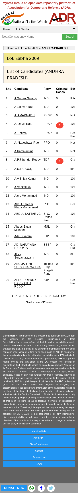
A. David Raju (23, 123)
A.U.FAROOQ (23, 168)
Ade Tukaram (23, 236)
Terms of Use (39, 457)
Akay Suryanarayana (24, 256)
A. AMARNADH (24, 115)
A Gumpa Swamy (25, 98)
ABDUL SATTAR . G (27, 213)
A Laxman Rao (23, 106)
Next (56, 295)
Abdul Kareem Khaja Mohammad (26, 206)
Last (64, 295)
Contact (39, 451)
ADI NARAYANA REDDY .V (25, 246)
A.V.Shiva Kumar (25, 178)
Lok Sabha (22, 29)
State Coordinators (39, 444)
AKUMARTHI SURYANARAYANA (27, 265)
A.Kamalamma (23, 151)
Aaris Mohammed (25, 195)
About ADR (39, 438)
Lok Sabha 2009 (28, 48)
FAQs (39, 464)
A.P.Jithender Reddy (27, 159)
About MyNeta (39, 431)
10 (45, 295)
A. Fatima (20, 133)
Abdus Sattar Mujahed (22, 228)
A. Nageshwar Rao (26, 142)
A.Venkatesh (22, 187)
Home (6, 29)
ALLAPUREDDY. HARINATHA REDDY (25, 283)
